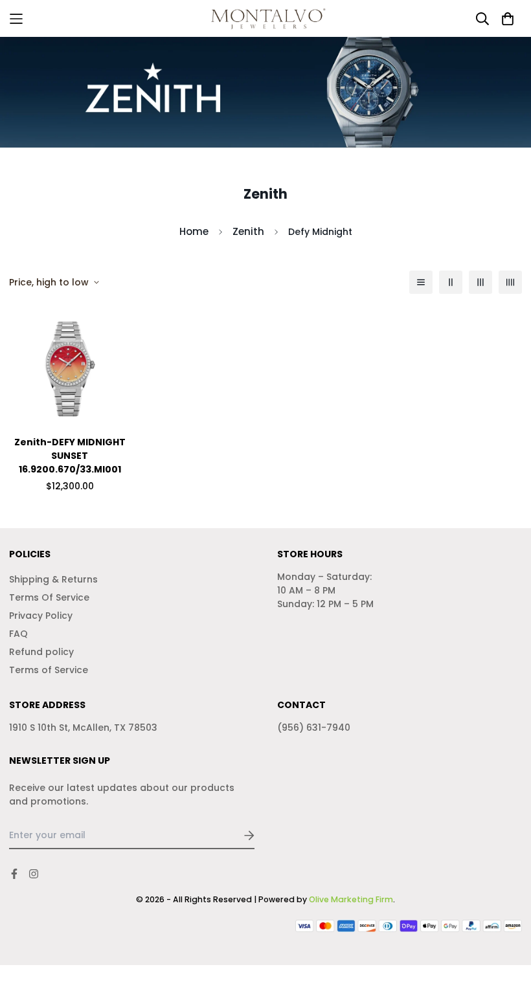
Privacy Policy (41, 615)
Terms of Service (48, 669)
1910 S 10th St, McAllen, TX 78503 (83, 727)
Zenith (248, 231)
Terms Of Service (49, 597)
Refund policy (41, 651)
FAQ (18, 633)
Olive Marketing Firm (351, 899)
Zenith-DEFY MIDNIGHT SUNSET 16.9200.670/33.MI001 (70, 456)
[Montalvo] (265, 18)
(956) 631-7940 (313, 727)
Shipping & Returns (53, 579)
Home (194, 231)
